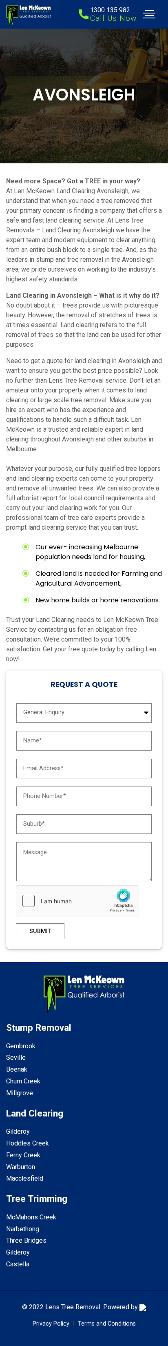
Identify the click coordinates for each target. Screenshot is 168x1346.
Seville (16, 1057)
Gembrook (20, 1046)
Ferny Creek (23, 1155)
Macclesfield (24, 1178)
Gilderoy (18, 1131)
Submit (40, 931)
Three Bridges (26, 1240)
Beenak (16, 1069)
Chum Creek (23, 1081)
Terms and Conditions (107, 1323)
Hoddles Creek (27, 1143)
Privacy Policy (51, 1323)
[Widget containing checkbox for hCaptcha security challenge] (77, 900)
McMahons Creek (31, 1217)
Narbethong (22, 1229)
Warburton (20, 1167)
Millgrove (19, 1093)
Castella (17, 1264)
